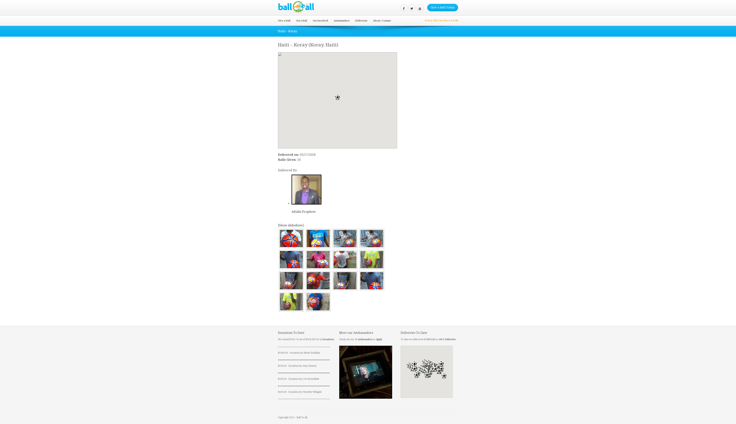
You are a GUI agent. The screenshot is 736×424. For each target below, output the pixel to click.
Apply (379, 339)
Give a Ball (284, 20)
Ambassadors (341, 20)
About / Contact (382, 20)
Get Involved (320, 20)
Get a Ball (301, 20)
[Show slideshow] (291, 225)
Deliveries (361, 20)
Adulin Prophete (304, 212)
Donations (328, 339)
